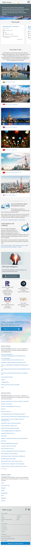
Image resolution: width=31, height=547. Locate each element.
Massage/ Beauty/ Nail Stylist (8, 458)
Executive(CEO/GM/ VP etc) (7, 433)
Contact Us (3, 526)
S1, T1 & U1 (4, 469)
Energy (3, 379)
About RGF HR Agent (6, 245)
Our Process (4, 220)
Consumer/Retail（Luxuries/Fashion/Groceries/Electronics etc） (13, 359)
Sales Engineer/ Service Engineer (9, 453)
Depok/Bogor (4, 493)
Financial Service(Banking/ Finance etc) (11, 406)
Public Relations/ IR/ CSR (7, 448)
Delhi (2, 495)
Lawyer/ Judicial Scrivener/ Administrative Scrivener (14, 466)
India (2, 515)
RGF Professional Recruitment (7, 538)
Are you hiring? (8, 16)
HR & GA (3, 409)
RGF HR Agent (4, 540)
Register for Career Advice (11, 329)
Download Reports (12, 276)
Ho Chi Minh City (5, 485)
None (2, 387)
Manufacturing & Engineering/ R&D (10, 428)
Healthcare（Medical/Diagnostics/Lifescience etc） (14, 362)
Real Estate (4, 436)
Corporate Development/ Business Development (13, 451)
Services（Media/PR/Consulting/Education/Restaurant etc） (14, 365)
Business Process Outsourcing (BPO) (10, 384)
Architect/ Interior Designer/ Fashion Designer (12, 463)
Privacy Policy (4, 528)
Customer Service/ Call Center (8, 446)
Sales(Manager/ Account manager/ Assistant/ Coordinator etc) (12, 419)
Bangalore (3, 498)
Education (3, 441)
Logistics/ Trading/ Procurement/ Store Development (14, 438)
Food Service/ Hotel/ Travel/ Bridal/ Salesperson (13, 456)
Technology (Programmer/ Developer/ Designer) (13, 414)
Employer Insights (13, 220)
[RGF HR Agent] (6, 2)
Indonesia (19, 515)
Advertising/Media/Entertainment (9, 443)
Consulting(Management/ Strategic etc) (11, 430)
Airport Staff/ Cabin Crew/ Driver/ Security (11, 461)
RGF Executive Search (6, 536)
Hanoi (2, 483)
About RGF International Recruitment (14, 246)
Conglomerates (5, 382)
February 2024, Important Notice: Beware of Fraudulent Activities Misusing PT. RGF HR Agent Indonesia (14, 12)
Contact (20, 247)
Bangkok (3, 488)
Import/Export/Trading (6, 377)
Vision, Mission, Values (18, 245)
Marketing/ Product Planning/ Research (11, 423)
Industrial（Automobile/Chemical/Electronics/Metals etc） (14, 373)
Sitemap (3, 531)
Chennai (3, 500)
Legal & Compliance (6, 411)
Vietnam (18, 517)
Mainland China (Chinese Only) (6, 520)
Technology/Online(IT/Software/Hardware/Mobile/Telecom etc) (15, 369)
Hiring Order (22, 220)
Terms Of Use (4, 529)
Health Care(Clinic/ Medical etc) (9, 425)
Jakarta (3, 490)
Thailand (3, 517)
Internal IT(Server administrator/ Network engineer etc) (15, 416)
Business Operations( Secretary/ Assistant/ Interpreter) (15, 401)
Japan (18, 519)
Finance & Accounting (6, 404)
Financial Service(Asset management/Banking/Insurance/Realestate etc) (13, 355)
